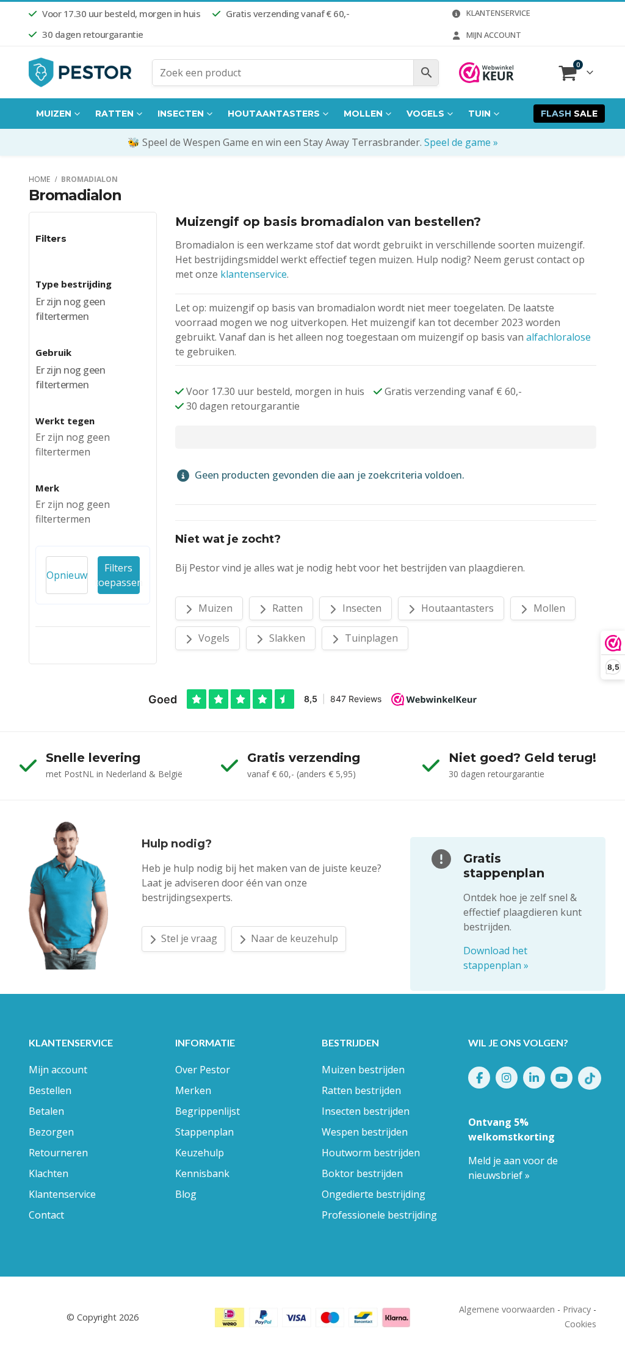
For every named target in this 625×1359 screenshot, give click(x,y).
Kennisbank (202, 1173)
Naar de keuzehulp (293, 938)
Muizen (53, 113)
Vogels (425, 113)
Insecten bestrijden (366, 1111)
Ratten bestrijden (361, 1090)
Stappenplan (204, 1132)
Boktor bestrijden (362, 1173)
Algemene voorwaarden (507, 1309)
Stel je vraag (188, 938)
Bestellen (50, 1090)
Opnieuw (66, 575)
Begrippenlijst (207, 1111)
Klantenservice (498, 12)
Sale (569, 113)
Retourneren (58, 1152)
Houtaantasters (274, 113)
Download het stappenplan (496, 958)
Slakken (286, 638)
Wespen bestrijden (365, 1132)
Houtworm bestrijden (371, 1152)
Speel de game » (461, 142)
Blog (186, 1194)
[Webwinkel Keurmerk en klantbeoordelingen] (486, 72)
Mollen (363, 113)
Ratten (114, 113)
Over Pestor (202, 1069)
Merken (193, 1090)
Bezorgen (51, 1132)
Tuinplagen (370, 638)
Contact (46, 1215)
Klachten (48, 1173)
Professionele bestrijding (379, 1215)
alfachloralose (558, 337)
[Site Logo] (80, 72)
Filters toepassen (119, 575)
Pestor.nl (46, 1317)
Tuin (479, 113)
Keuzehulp (199, 1152)
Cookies (580, 1324)
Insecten (180, 113)
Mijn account (493, 34)
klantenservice (253, 274)
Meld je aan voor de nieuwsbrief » (513, 1168)
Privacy (577, 1309)
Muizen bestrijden (363, 1069)
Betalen (46, 1111)
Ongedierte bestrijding (373, 1194)
